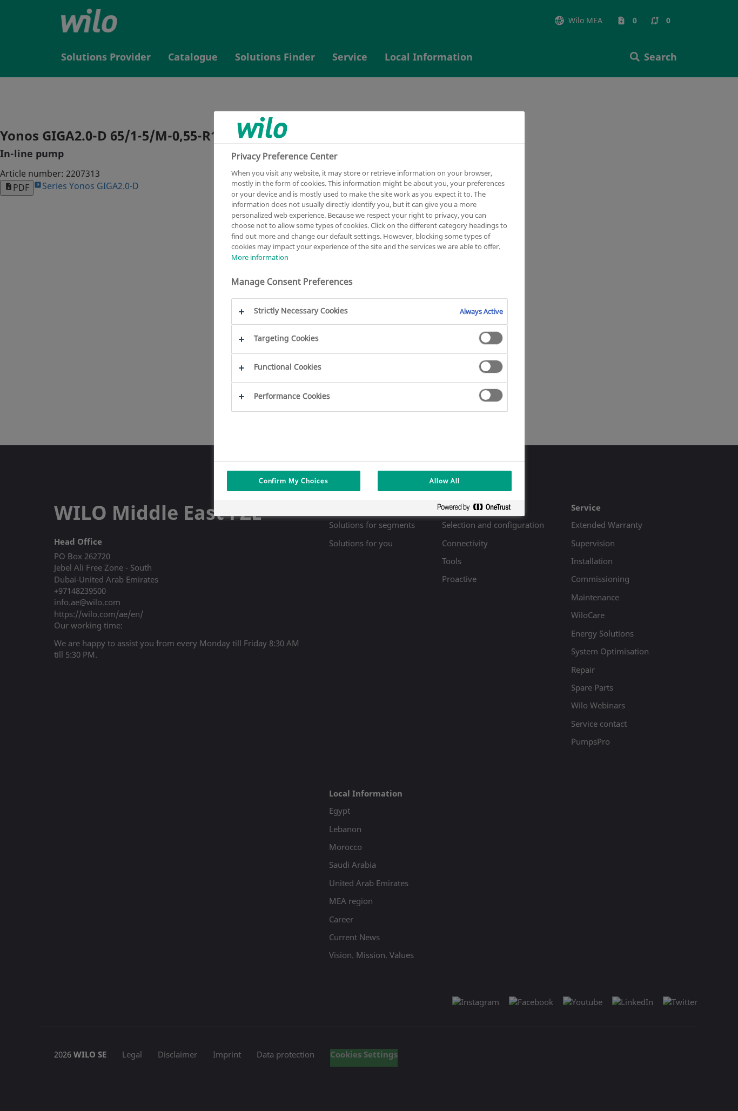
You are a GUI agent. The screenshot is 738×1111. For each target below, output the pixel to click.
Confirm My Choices (293, 480)
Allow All (445, 480)
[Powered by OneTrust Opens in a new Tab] (478, 509)
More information (260, 257)
